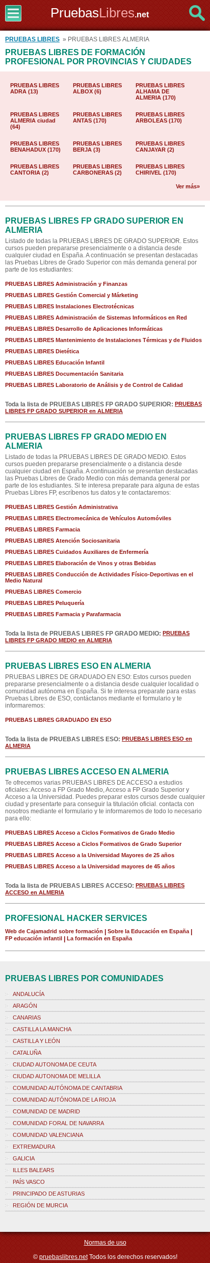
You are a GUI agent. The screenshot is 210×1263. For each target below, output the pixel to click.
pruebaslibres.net (63, 1256)
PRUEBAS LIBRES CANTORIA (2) (34, 169)
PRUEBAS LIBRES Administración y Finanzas (66, 284)
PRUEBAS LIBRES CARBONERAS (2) (97, 169)
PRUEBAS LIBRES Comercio (43, 592)
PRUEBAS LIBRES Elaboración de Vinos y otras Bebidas (80, 563)
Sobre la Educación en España (148, 931)
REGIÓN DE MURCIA (40, 1205)
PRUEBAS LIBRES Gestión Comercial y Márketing (71, 295)
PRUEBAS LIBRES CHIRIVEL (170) (160, 169)
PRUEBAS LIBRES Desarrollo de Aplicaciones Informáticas (84, 329)
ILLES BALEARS (33, 1170)
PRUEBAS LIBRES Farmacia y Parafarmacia (63, 614)
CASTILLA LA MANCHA (42, 1029)
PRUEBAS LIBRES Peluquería (44, 603)
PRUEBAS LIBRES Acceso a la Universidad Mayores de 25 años (89, 855)
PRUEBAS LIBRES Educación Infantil (54, 362)
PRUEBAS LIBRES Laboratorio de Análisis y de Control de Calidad (94, 385)
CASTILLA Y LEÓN (36, 1041)
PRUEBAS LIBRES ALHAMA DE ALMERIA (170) (160, 91)
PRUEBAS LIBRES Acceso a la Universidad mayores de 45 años (90, 866)
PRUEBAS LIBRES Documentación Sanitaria (64, 374)
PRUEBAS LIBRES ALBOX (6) (97, 88)
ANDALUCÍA (28, 994)
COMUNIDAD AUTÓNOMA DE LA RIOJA (64, 1100)
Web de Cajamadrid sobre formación (54, 931)
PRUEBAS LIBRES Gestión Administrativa (61, 507)
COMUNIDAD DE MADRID (46, 1111)
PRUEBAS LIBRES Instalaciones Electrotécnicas (69, 306)
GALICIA (24, 1158)
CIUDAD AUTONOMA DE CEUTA (54, 1064)
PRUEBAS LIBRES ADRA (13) (34, 88)
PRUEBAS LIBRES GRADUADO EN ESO (58, 720)
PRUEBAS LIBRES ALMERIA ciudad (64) (34, 120)
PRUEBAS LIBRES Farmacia (42, 529)
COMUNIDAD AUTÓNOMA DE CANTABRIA (67, 1088)
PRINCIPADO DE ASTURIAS (49, 1194)
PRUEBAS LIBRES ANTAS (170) (97, 117)
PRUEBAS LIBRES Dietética (42, 351)
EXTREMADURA (34, 1147)
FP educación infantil (33, 938)
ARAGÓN (25, 1006)
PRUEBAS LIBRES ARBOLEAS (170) (160, 117)
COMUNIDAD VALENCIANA (48, 1135)
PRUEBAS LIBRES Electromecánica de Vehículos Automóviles (88, 518)
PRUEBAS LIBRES (32, 39)
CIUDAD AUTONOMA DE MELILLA (56, 1076)
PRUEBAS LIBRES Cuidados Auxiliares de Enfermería (76, 552)
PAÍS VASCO (29, 1182)
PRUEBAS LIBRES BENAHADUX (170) (35, 146)
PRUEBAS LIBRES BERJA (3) (97, 146)
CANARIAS (27, 1017)
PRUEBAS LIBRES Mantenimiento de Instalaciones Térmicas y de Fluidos (103, 340)
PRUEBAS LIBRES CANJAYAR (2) (160, 146)
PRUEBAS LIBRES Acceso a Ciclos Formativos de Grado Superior (93, 844)
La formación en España (99, 938)
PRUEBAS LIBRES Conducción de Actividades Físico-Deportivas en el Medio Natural (99, 577)
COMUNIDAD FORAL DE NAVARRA (58, 1123)
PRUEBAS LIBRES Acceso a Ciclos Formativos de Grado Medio (90, 833)
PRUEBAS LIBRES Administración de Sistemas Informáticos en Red (96, 317)
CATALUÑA (27, 1053)
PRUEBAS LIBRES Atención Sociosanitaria (62, 541)
